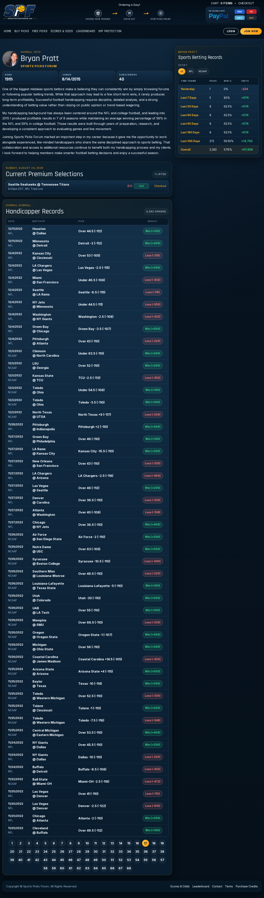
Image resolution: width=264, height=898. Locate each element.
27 (70, 851)
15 (128, 843)
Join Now (251, 31)
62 (79, 868)
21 (20, 851)
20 (12, 851)
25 (54, 851)
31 (103, 851)
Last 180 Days (190, 132)
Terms (229, 886)
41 (28, 860)
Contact (217, 886)
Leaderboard (85, 31)
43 (45, 860)
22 (29, 851)
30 (96, 851)
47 (79, 860)
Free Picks (40, 31)
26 (62, 851)
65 (104, 868)
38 (162, 851)
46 (70, 860)
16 (137, 843)
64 (96, 868)
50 (104, 860)
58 (45, 868)
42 (37, 860)
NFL (191, 71)
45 (62, 860)
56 (154, 860)
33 (121, 851)
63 (87, 868)
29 (87, 851)
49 (96, 860)
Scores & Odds (62, 31)
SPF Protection (110, 31)
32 (112, 851)
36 (146, 851)
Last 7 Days (188, 97)
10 (87, 843)
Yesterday (188, 89)
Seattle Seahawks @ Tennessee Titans (38, 184)
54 (137, 860)
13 (112, 843)
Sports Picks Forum (39, 66)
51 (112, 860)
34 (129, 851)
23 (37, 851)
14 (120, 843)
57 (162, 860)
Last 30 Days (189, 106)
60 (62, 868)
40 (20, 860)
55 (145, 860)
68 (129, 868)
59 (54, 868)
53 (129, 860)
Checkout (246, 3)
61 (70, 868)
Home (7, 31)
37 (154, 851)
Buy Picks (21, 31)
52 (121, 860)
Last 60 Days (189, 115)
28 (79, 851)
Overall (186, 149)
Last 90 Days (189, 123)
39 (12, 860)
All (181, 71)
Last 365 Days (190, 141)
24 (45, 851)
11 (95, 843)
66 (112, 868)
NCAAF (203, 71)
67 (120, 868)
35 (137, 851)
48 (87, 860)
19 (162, 843)
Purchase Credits (247, 886)
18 (154, 843)
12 (103, 843)
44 (54, 860)
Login (231, 31)
